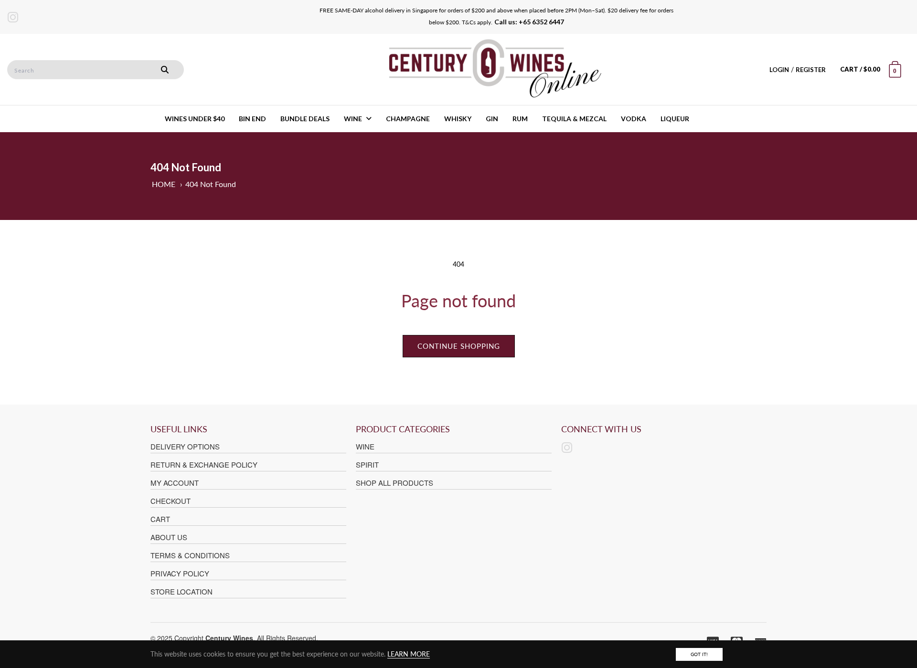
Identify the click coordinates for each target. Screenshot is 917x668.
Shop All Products (394, 483)
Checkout (170, 501)
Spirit (367, 464)
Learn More (408, 654)
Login (779, 69)
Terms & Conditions (190, 555)
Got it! (699, 654)
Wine (365, 446)
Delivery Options (185, 446)
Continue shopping (458, 346)
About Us (168, 537)
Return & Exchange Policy (203, 464)
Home (163, 183)
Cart (160, 519)
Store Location (181, 591)
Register (811, 69)
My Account (174, 483)
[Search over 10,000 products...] (165, 69)
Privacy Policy (179, 573)
